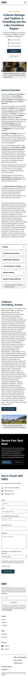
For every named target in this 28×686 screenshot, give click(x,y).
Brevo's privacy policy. (7, 610)
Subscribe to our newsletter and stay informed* (11, 552)
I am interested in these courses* (10, 516)
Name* (3, 500)
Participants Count (6, 525)
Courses (3, 616)
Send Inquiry (14, 56)
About (3, 631)
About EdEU (4, 634)
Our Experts (4, 625)
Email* (3, 508)
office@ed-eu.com (9, 494)
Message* (4, 533)
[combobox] (14, 518)
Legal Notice (4, 669)
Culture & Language (14, 11)
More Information (8, 409)
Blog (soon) (4, 637)
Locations (3, 622)
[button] (25, 2)
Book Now (14, 51)
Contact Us (18, 462)
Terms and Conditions (6, 666)
